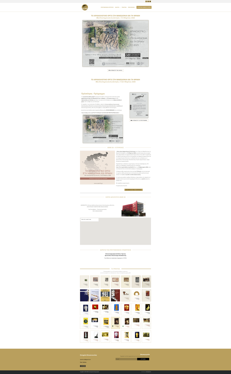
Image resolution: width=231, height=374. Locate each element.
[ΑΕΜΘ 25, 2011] (136, 281)
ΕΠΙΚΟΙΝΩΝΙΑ (131, 7)
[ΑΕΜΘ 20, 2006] (84, 309)
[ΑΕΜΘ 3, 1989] (125, 336)
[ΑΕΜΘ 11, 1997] (105, 322)
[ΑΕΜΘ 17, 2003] (115, 309)
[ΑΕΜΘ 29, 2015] (94, 281)
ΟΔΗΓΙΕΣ (117, 7)
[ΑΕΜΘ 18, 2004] (105, 309)
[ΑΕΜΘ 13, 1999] (84, 322)
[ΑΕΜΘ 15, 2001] (136, 309)
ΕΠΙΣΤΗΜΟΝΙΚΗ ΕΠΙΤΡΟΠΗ (107, 7)
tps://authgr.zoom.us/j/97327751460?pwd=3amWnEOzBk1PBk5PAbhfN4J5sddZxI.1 (100, 112)
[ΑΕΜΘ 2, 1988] (136, 336)
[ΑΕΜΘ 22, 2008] (136, 295)
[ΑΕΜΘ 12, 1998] (94, 322)
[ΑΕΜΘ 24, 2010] (146, 281)
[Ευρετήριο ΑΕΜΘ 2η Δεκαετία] (94, 295)
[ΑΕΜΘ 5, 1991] (105, 336)
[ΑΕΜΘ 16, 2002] (125, 309)
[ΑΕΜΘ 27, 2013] (115, 281)
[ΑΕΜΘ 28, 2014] (105, 281)
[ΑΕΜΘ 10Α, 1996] (125, 322)
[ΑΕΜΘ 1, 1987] (146, 336)
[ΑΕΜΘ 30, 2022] (84, 281)
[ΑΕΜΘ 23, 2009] (125, 295)
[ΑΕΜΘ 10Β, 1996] (115, 322)
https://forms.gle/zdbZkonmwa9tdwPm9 (125, 167)
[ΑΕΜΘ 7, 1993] (84, 336)
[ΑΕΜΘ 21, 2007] (146, 295)
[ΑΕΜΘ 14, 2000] (146, 309)
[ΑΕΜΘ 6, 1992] (94, 336)
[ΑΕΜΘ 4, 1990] (115, 336)
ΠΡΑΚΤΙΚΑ (124, 7)
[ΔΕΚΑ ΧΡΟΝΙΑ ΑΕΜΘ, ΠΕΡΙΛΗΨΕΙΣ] (105, 295)
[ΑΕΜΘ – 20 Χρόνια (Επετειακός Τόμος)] (84, 295)
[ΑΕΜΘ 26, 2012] (125, 281)
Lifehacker (144, 371)
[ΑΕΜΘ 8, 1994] (146, 322)
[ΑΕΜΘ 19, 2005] (94, 309)
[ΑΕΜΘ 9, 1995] (136, 322)
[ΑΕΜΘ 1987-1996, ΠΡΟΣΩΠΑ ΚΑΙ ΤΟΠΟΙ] (115, 295)
